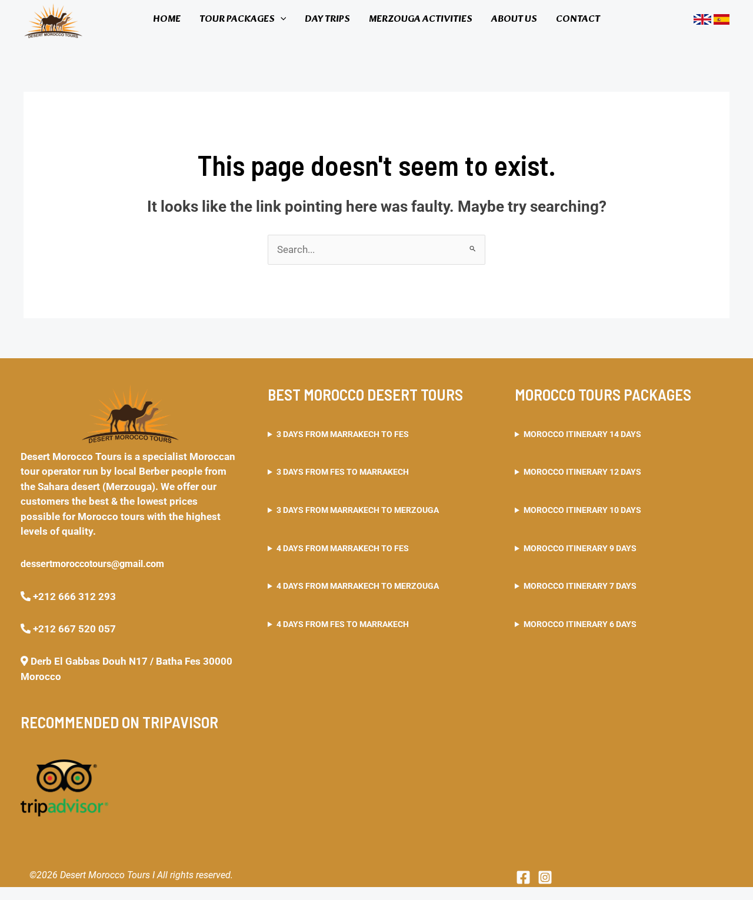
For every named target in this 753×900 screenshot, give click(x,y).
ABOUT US (514, 19)
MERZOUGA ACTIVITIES (420, 19)
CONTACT (578, 19)
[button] (280, 19)
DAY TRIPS (327, 19)
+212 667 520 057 (73, 629)
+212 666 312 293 (73, 596)
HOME (167, 19)
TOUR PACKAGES (237, 19)
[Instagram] (545, 877)
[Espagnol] (721, 19)
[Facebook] (523, 877)
